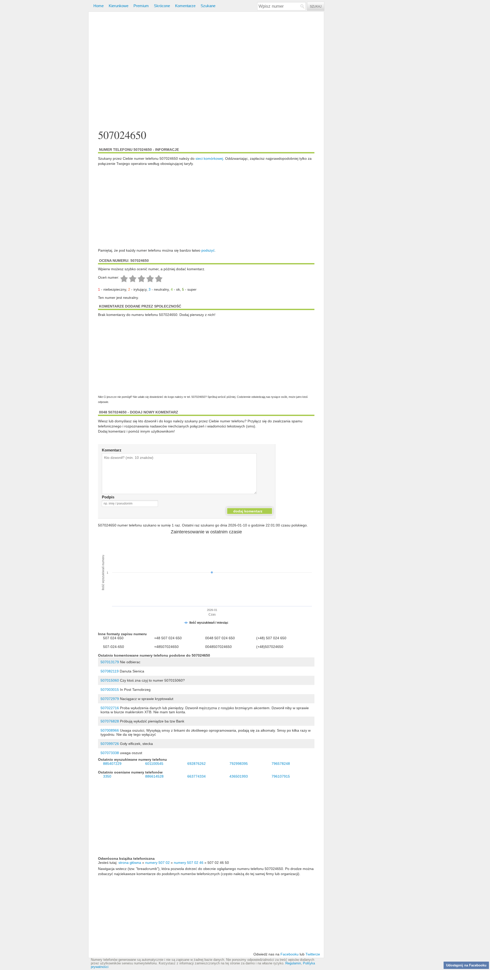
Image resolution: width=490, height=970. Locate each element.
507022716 (110, 708)
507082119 (110, 671)
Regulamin (293, 963)
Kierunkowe (118, 6)
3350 (107, 776)
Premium (141, 6)
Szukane (208, 6)
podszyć (208, 250)
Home (98, 6)
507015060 (110, 680)
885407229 (112, 764)
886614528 (154, 776)
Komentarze (185, 6)
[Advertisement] (206, 71)
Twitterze (312, 954)
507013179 (110, 662)
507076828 (110, 721)
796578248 (281, 764)
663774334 (196, 776)
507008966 (110, 730)
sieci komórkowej (209, 158)
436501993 (238, 776)
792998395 (238, 764)
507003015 (110, 689)
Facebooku (289, 954)
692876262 (196, 764)
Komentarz (111, 450)
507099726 (110, 744)
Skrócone (162, 6)
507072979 (110, 699)
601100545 (154, 764)
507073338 (110, 753)
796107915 (281, 776)
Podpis (108, 497)
